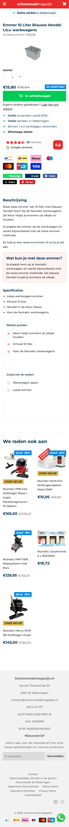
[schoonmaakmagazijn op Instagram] (62, 802)
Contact (33, 774)
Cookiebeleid (33, 795)
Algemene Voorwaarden (23, 786)
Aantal (7, 70)
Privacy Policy (47, 790)
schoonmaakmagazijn (38, 812)
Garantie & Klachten (22, 790)
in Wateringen (36, 12)
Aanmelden (55, 756)
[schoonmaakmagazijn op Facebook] (56, 802)
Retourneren (50, 786)
